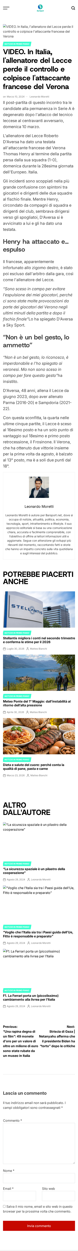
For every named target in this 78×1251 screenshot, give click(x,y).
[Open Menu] (6, 8)
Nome (8, 1171)
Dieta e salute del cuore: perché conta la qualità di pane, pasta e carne (33, 767)
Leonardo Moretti (39, 96)
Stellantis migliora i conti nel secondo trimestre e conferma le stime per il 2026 (39, 640)
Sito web (48, 1189)
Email (8, 1189)
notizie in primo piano (17, 44)
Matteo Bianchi (38, 648)
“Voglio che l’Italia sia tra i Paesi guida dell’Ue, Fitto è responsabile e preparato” (38, 934)
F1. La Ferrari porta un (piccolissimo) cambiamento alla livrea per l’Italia (31, 997)
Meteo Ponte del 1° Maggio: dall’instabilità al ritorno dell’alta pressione (37, 703)
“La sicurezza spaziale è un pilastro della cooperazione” (34, 871)
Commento (12, 1120)
